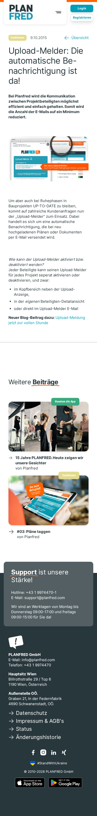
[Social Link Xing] (64, 752)
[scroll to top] (86, 801)
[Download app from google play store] (65, 783)
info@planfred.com (38, 659)
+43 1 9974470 (37, 665)
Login (82, 8)
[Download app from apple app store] (30, 783)
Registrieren (82, 17)
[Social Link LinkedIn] (53, 752)
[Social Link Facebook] (33, 752)
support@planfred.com (44, 597)
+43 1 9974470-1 (41, 592)
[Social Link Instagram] (43, 752)
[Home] (21, 12)
